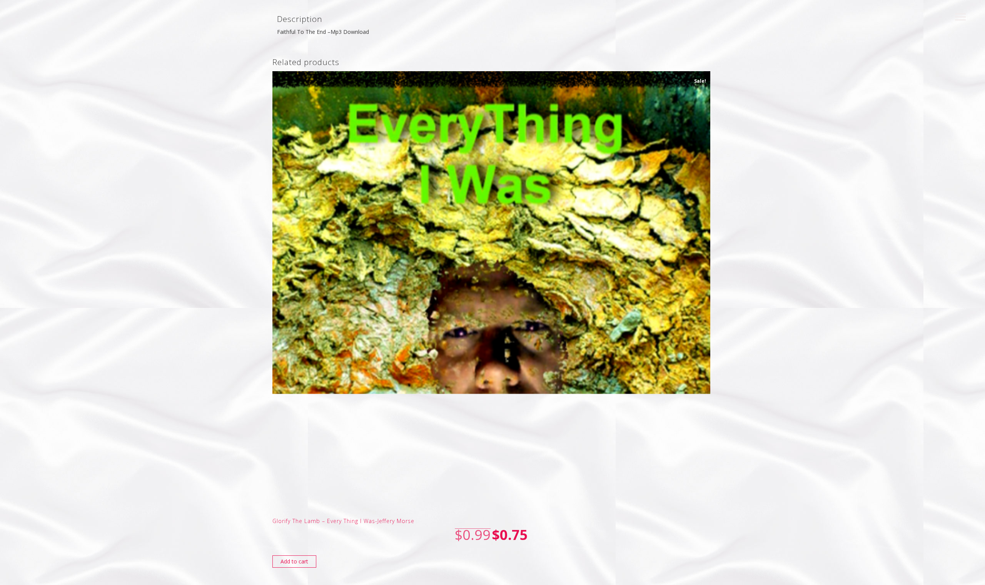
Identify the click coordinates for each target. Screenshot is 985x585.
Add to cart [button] (294, 561)
